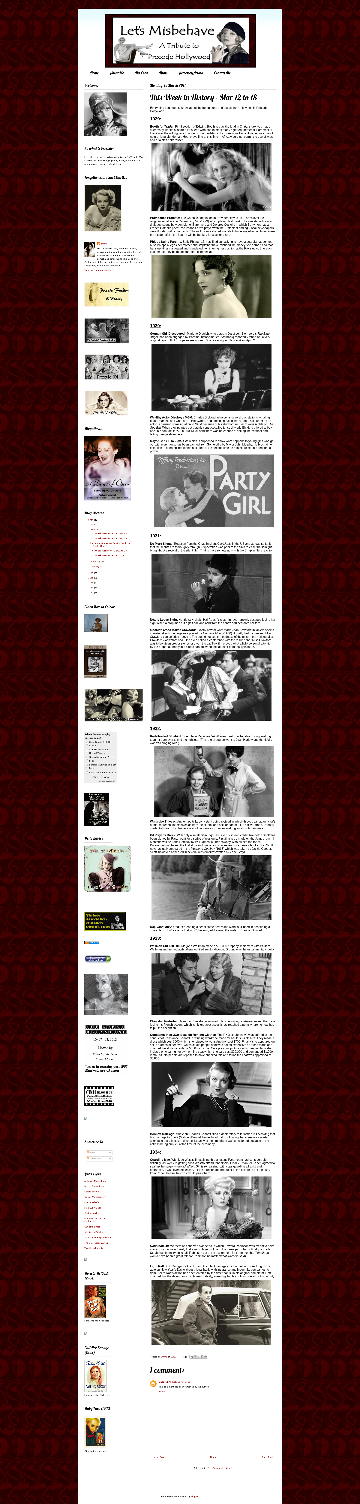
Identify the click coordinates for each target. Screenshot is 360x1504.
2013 (91, 587)
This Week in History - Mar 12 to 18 (108, 551)
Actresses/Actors (190, 73)
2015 (91, 578)
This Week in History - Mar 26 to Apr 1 (110, 533)
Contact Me (222, 73)
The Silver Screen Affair (96, 1243)
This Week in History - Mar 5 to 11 (107, 555)
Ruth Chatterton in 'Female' (103, 772)
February (96, 561)
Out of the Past (92, 1227)
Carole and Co (91, 1192)
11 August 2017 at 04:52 (178, 1382)
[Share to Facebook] (202, 1357)
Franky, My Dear (92, 1208)
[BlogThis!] (195, 1357)
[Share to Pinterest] (205, 1357)
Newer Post (159, 1457)
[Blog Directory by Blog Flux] (91, 943)
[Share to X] (198, 1357)
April (94, 524)
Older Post (267, 1457)
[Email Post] (184, 1357)
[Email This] (191, 1357)
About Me (117, 73)
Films (163, 73)
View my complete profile (97, 270)
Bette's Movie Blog (94, 1186)
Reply (162, 1392)
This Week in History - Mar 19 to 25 (108, 538)
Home (94, 73)
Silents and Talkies (93, 1232)
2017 (91, 520)
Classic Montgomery (95, 1197)
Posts (92, 1153)
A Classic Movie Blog (95, 1181)
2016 (91, 573)
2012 (91, 592)
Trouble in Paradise (94, 1248)
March (94, 529)
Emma (104, 244)
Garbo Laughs (91, 1213)
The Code (141, 73)
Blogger (194, 1496)
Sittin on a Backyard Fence (97, 1237)
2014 (91, 582)
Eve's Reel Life (91, 1202)
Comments (95, 1159)
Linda (161, 1382)
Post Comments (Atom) (220, 1468)
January (95, 566)
